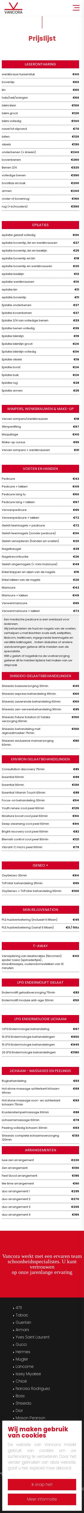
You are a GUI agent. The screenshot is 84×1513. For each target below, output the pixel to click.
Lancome (25, 1366)
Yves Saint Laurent (33, 1337)
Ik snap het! (42, 1484)
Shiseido (23, 1403)
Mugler (22, 1359)
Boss (20, 1396)
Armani (22, 1329)
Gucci (21, 1344)
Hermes (23, 1352)
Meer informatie (42, 1499)
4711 (19, 1307)
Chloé (21, 1381)
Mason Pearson (30, 1418)
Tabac (22, 1315)
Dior (19, 1410)
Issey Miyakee (28, 1374)
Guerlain (23, 1322)
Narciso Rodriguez (33, 1388)
